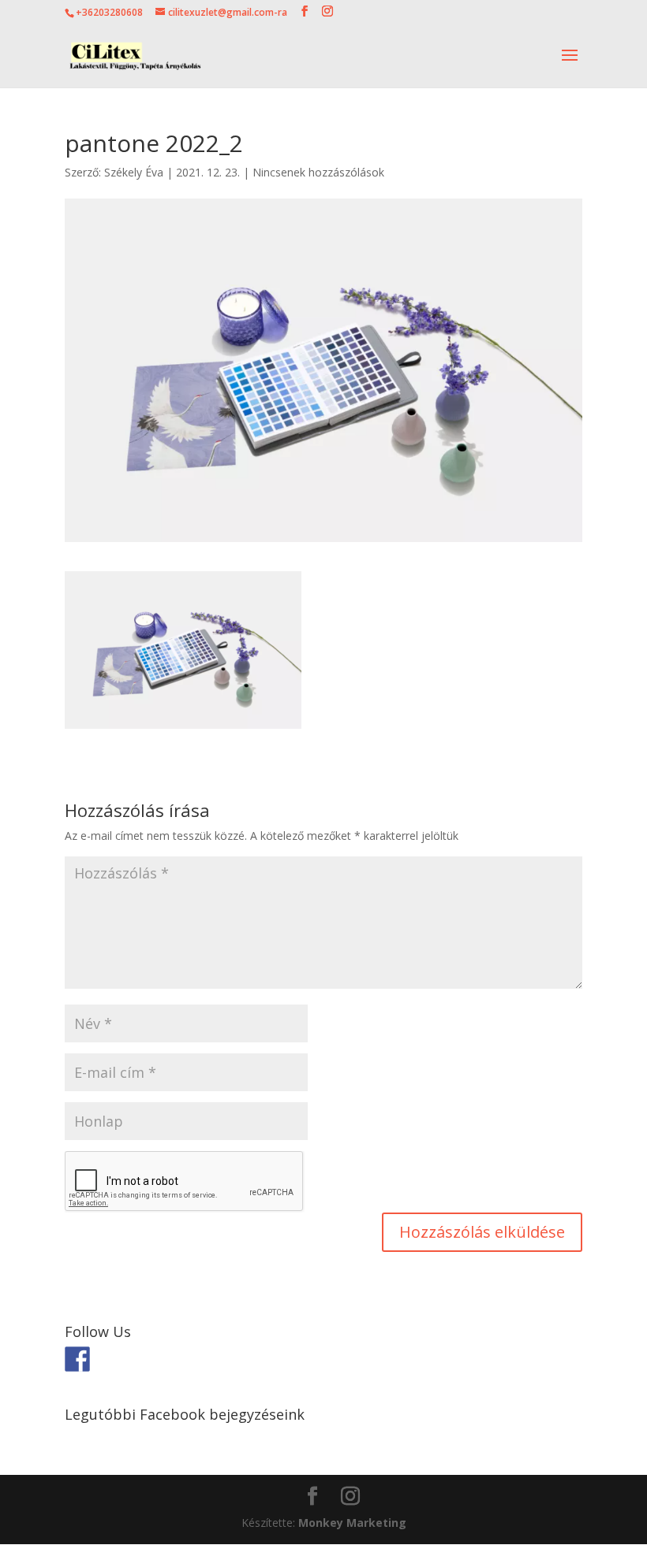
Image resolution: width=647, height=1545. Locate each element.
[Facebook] (77, 1359)
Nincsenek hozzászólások (318, 172)
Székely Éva (133, 172)
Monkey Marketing (352, 1522)
